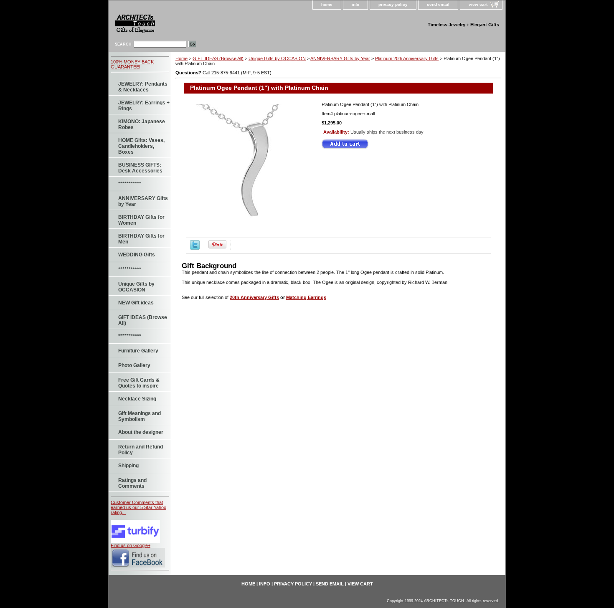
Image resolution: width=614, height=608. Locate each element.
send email (438, 4)
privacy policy (393, 4)
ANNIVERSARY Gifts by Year (143, 201)
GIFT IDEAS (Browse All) (142, 320)
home (326, 4)
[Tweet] (195, 248)
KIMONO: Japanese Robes (141, 124)
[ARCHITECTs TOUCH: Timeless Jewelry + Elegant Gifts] (182, 25)
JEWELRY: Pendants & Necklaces (142, 87)
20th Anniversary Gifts (254, 297)
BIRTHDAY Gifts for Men (141, 239)
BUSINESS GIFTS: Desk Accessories (140, 168)
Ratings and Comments (132, 483)
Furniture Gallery (138, 351)
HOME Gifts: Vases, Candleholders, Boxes (141, 146)
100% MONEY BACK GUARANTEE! (132, 64)
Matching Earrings (306, 297)
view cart (478, 4)
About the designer (140, 432)
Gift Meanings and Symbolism (139, 416)
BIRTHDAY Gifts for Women (141, 220)
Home (181, 58)
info (355, 4)
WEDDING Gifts (136, 255)
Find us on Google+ (130, 545)
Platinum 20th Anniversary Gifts (407, 58)
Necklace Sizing (137, 399)
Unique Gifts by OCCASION (136, 287)
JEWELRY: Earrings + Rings (144, 105)
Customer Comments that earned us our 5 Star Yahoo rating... (138, 507)
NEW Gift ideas (136, 303)
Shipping (128, 466)
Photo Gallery (134, 365)
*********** (129, 184)
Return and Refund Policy (140, 450)
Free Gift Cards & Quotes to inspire (139, 383)
